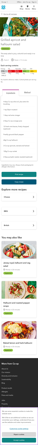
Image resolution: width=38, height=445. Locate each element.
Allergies (5, 392)
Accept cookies (18, 440)
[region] (19, 426)
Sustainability (6, 379)
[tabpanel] (19, 132)
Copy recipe (19, 182)
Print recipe (19, 174)
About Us (5, 369)
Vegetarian (5, 48)
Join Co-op (26, 2)
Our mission (6, 372)
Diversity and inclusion (9, 376)
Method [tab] (27, 92)
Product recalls (7, 388)
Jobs (3, 400)
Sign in (34, 2)
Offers (19, 2)
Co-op (4, 2)
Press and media (7, 395)
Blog (3, 383)
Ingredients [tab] (10, 93)
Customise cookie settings (19, 429)
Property (5, 404)
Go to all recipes (10, 14)
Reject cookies (19, 434)
